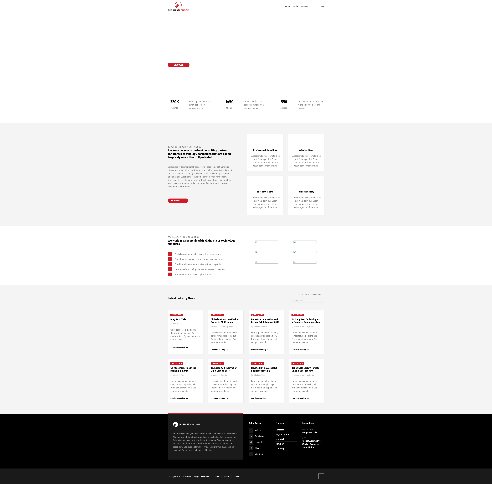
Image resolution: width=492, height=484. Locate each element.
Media (226, 476)
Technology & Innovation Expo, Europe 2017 (224, 369)
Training (279, 448)
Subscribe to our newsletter (310, 294)
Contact (237, 476)
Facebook (259, 436)
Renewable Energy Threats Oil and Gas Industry (305, 369)
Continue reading (177, 347)
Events (264, 327)
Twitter (258, 430)
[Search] (318, 6)
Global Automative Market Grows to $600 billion (225, 321)
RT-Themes (187, 476)
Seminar (279, 444)
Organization (282, 434)
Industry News (227, 327)
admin (175, 324)
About (216, 476)
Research (280, 439)
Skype (258, 448)
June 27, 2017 (217, 315)
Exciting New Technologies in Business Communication (305, 321)
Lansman (279, 430)
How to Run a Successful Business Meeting (264, 369)
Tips (182, 375)
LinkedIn (259, 442)
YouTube (259, 454)
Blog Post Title (178, 319)
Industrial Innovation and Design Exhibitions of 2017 (265, 321)
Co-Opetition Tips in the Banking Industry (183, 369)
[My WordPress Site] (178, 6)
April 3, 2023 (176, 315)
